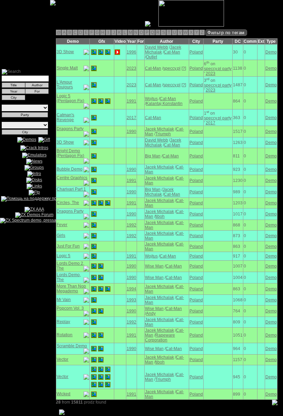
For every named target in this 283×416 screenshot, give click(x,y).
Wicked (63, 393)
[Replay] (94, 322)
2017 (131, 117)
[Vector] (94, 359)
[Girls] (94, 236)
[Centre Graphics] (94, 180)
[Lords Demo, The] (94, 277)
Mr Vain (64, 299)
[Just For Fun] (94, 246)
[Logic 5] (94, 256)
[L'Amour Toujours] (94, 85)
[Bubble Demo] (94, 169)
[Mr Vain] (94, 300)
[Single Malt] (94, 68)
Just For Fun (68, 246)
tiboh (160, 216)
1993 (131, 300)
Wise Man (154, 266)
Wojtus (151, 98)
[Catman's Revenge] (94, 117)
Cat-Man (172, 52)
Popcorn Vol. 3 (70, 308)
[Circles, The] (94, 203)
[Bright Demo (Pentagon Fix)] (94, 156)
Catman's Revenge (65, 117)
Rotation (64, 334)
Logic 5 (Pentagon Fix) (70, 98)
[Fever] (94, 225)
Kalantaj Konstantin (164, 103)
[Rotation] (94, 335)
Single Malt (67, 68)
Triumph (163, 134)
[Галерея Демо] (39, 25)
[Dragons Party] (94, 131)
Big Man (152, 156)
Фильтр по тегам (226, 32)
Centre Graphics (72, 177)
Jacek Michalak (159, 129)
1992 (131, 225)
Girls (61, 235)
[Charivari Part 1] (94, 192)
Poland (196, 52)
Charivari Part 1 (71, 189)
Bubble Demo (69, 169)
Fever (62, 224)
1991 (131, 101)
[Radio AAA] (3, 25)
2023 (131, 68)
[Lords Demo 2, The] (94, 266)
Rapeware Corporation (160, 337)
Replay (63, 321)
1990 (131, 131)
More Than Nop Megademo (71, 288)
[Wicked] (94, 394)
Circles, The (68, 202)
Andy (151, 313)
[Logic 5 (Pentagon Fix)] (94, 101)
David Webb (156, 47)
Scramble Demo (72, 346)
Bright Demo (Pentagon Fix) (70, 153)
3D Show (65, 51)
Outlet (151, 57)
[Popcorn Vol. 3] (94, 311)
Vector (62, 359)
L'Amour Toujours (65, 84)
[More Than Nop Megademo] (94, 289)
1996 (131, 52)
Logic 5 (63, 255)
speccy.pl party (218, 68)
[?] (184, 68)
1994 (131, 289)
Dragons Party (70, 128)
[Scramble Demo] (94, 348)
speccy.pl (171, 68)
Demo (271, 52)
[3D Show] (94, 52)
